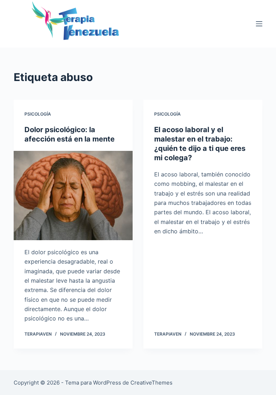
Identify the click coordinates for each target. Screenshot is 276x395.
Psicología (37, 114)
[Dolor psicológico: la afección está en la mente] (73, 195)
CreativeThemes (151, 382)
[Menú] (259, 24)
